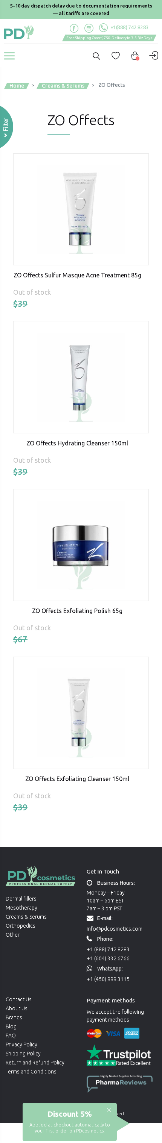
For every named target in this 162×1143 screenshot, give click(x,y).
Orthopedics (20, 926)
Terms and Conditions (31, 1072)
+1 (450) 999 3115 (108, 979)
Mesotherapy (21, 908)
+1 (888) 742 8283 (108, 949)
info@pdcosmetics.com (114, 929)
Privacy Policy (21, 1045)
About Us (17, 1008)
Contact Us (19, 999)
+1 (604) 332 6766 (108, 958)
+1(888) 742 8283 (129, 27)
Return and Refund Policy (35, 1063)
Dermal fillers (21, 899)
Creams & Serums (26, 917)
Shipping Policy (23, 1054)
